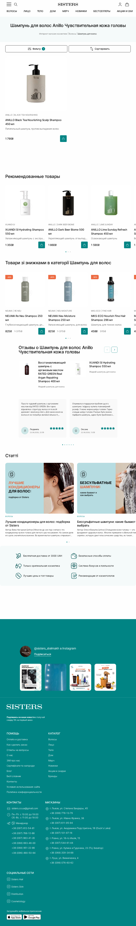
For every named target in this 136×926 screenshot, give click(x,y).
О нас (10, 755)
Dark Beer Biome (65, 224)
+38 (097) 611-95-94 (61, 822)
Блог (9, 771)
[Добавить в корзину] (63, 138)
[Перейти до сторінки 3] (70, 251)
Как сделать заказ (17, 744)
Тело (50, 750)
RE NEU (17, 311)
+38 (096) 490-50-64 (23, 852)
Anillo (8, 115)
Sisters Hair (17, 879)
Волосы (52, 739)
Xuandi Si (10, 224)
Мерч (51, 760)
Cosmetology (18, 901)
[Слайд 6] (73, 444)
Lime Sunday (106, 224)
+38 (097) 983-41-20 (23, 838)
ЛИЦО (27, 11)
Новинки (53, 765)
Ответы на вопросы (18, 750)
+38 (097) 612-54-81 (23, 828)
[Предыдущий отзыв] (107, 350)
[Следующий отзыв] (114, 350)
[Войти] (120, 4)
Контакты (12, 781)
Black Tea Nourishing (25, 115)
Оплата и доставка (17, 739)
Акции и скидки (57, 771)
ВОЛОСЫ (12, 11)
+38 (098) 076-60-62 (61, 862)
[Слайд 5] (71, 444)
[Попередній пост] (25, 677)
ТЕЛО (40, 11)
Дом (50, 755)
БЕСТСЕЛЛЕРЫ (101, 11)
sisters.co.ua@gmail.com (25, 808)
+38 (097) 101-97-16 (61, 832)
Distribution (17, 894)
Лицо (51, 744)
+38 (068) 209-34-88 (61, 852)
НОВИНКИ (81, 11)
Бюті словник (14, 776)
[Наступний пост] (110, 677)
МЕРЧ (65, 11)
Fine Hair (106, 311)
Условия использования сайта (23, 786)
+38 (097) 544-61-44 (61, 842)
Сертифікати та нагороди (20, 765)
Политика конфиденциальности (24, 792)
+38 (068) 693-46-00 (23, 843)
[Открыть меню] (9, 4)
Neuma (8, 311)
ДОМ (53, 11)
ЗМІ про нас (13, 760)
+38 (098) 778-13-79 (61, 813)
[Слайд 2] (64, 444)
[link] (127, 4)
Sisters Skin (17, 886)
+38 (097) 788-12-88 (23, 833)
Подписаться (42, 654)
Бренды (52, 776)
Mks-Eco (95, 311)
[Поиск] (15, 4)
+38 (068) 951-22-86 (23, 847)
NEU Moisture (64, 311)
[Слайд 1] (62, 444)
